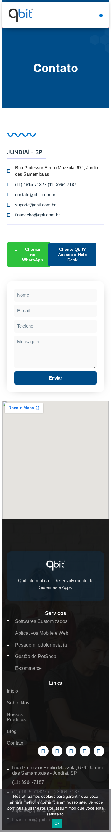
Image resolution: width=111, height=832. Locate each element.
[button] (101, 15)
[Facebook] (43, 751)
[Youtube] (71, 751)
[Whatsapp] (99, 751)
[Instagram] (85, 751)
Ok (57, 823)
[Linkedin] (57, 751)
